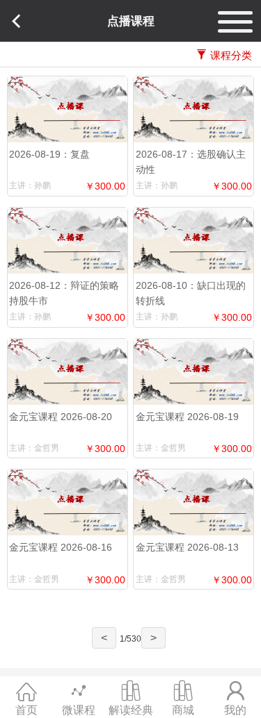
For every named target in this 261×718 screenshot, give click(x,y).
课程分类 (231, 55)
